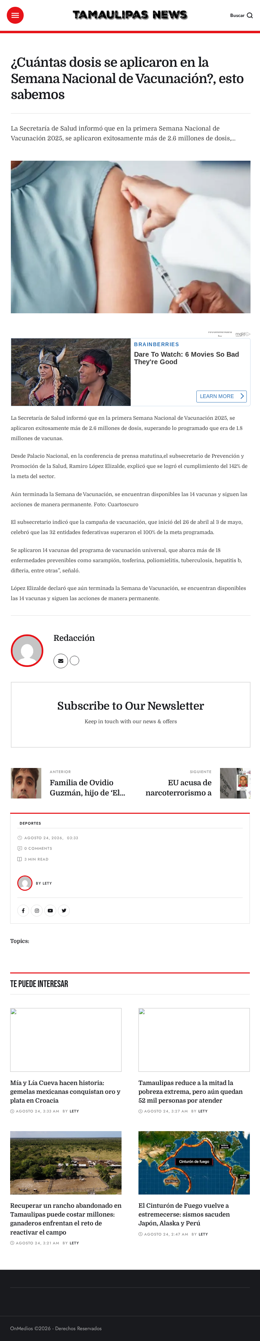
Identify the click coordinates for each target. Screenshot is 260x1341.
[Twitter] (64, 910)
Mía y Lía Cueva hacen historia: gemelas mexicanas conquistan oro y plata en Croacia (65, 1092)
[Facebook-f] (23, 910)
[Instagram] (37, 910)
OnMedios (21, 1328)
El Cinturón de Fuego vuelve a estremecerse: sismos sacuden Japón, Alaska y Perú (184, 1214)
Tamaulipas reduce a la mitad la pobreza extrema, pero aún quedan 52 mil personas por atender (190, 1092)
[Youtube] (50, 910)
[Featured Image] (66, 1040)
